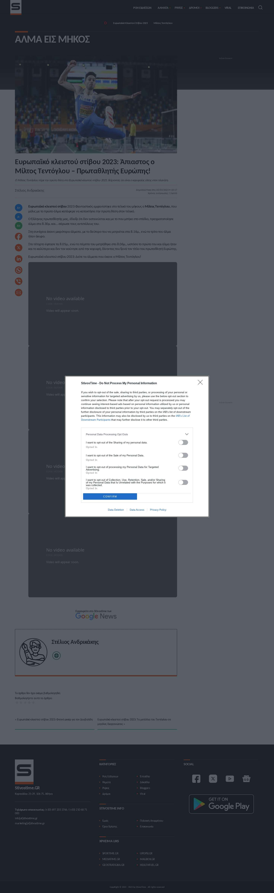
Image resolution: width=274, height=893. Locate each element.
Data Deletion (116, 509)
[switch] (183, 442)
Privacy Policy (158, 509)
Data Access (137, 509)
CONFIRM (110, 496)
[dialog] (137, 446)
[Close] (201, 383)
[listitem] (137, 434)
